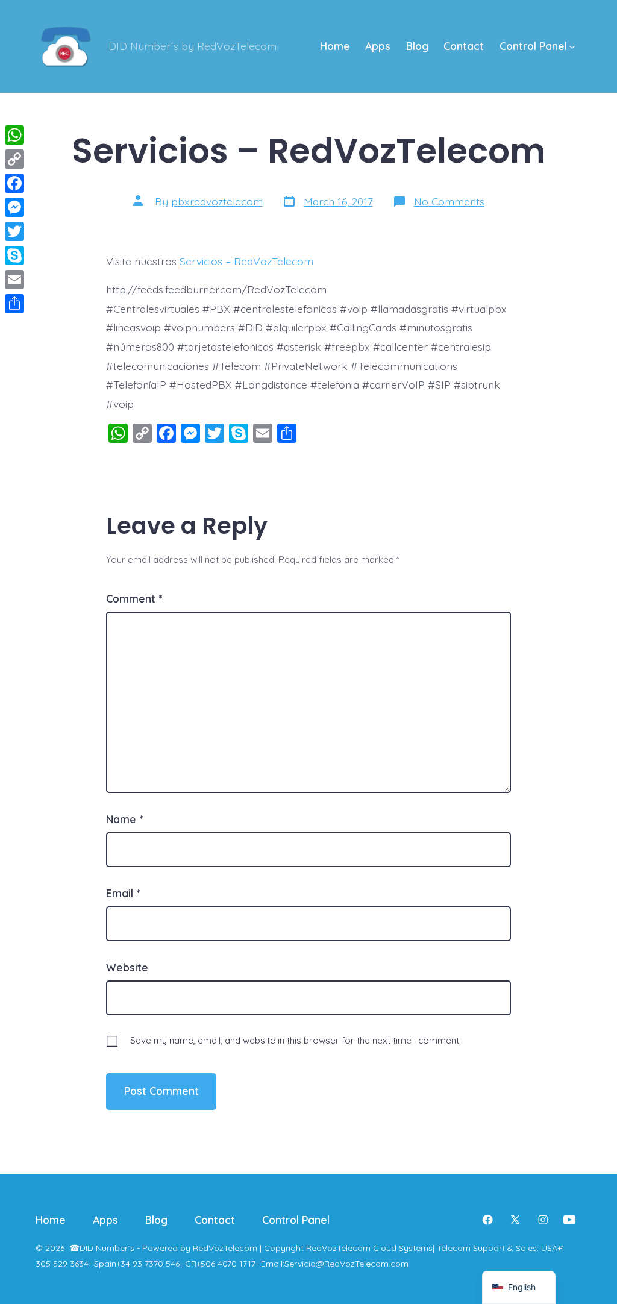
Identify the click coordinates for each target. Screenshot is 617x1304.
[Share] (14, 304)
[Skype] (14, 255)
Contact (463, 45)
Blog (417, 45)
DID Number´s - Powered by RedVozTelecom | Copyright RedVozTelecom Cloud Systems (256, 1248)
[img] (572, 47)
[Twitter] (14, 231)
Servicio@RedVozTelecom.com (346, 1263)
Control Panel (533, 45)
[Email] (14, 280)
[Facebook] (14, 183)
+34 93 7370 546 (148, 1263)
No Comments (449, 201)
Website (127, 967)
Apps (377, 45)
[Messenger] (14, 207)
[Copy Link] (14, 159)
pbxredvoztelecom (217, 201)
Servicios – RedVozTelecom (246, 261)
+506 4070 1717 (225, 1263)
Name (124, 819)
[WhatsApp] (14, 135)
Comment (134, 598)
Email (123, 893)
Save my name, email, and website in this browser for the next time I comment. (295, 1040)
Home (335, 45)
